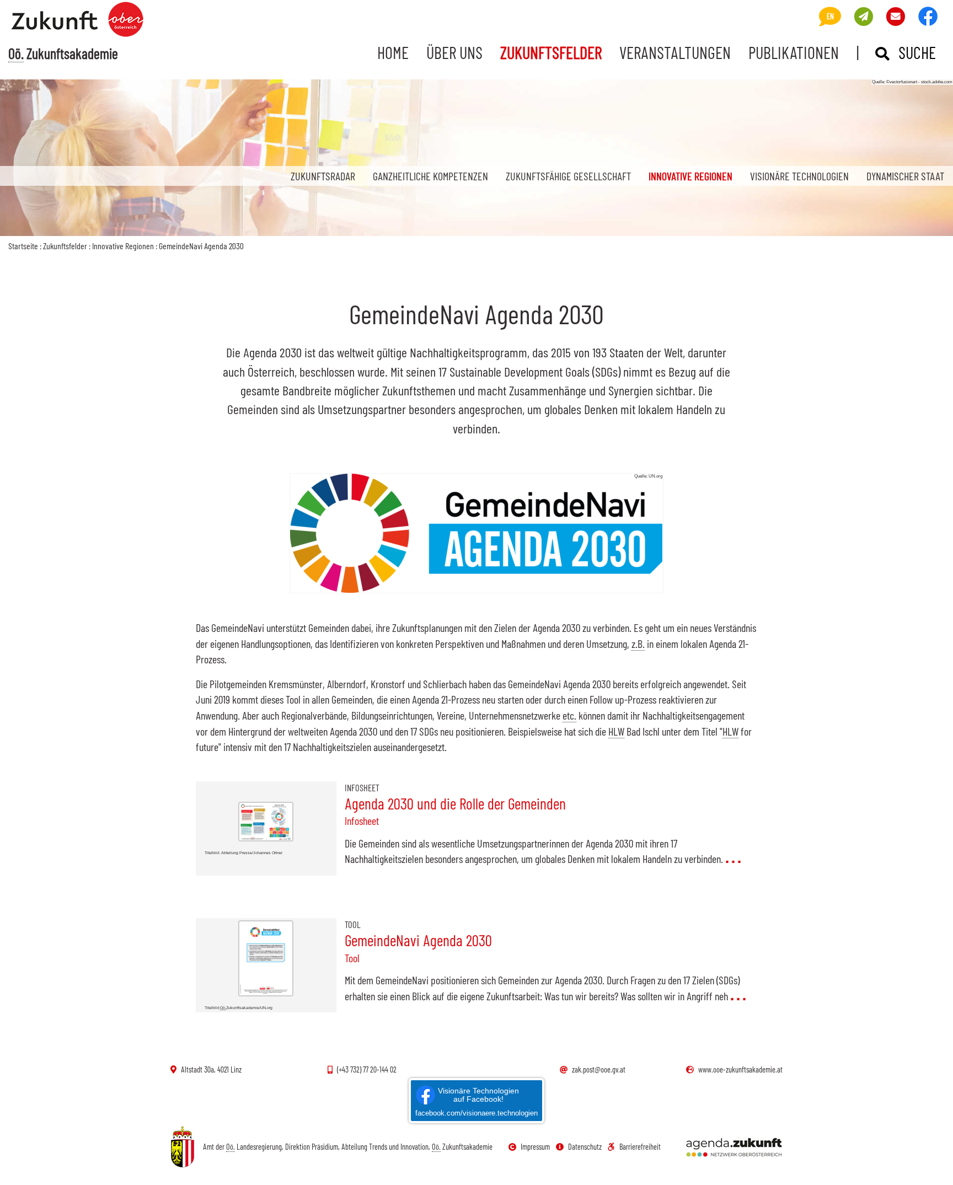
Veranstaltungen (675, 52)
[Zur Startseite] (125, 20)
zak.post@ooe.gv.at (598, 1069)
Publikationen (793, 52)
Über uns (454, 52)
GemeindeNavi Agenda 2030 (201, 245)
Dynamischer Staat (905, 176)
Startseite (23, 245)
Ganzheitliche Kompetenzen (430, 176)
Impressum (535, 1146)
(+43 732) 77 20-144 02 (367, 1069)
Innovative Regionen (695, 176)
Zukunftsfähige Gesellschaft (568, 176)
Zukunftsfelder (551, 52)
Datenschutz (585, 1146)
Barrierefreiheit (640, 1146)
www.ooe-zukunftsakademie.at (740, 1069)
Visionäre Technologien (799, 176)
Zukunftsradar (323, 176)
